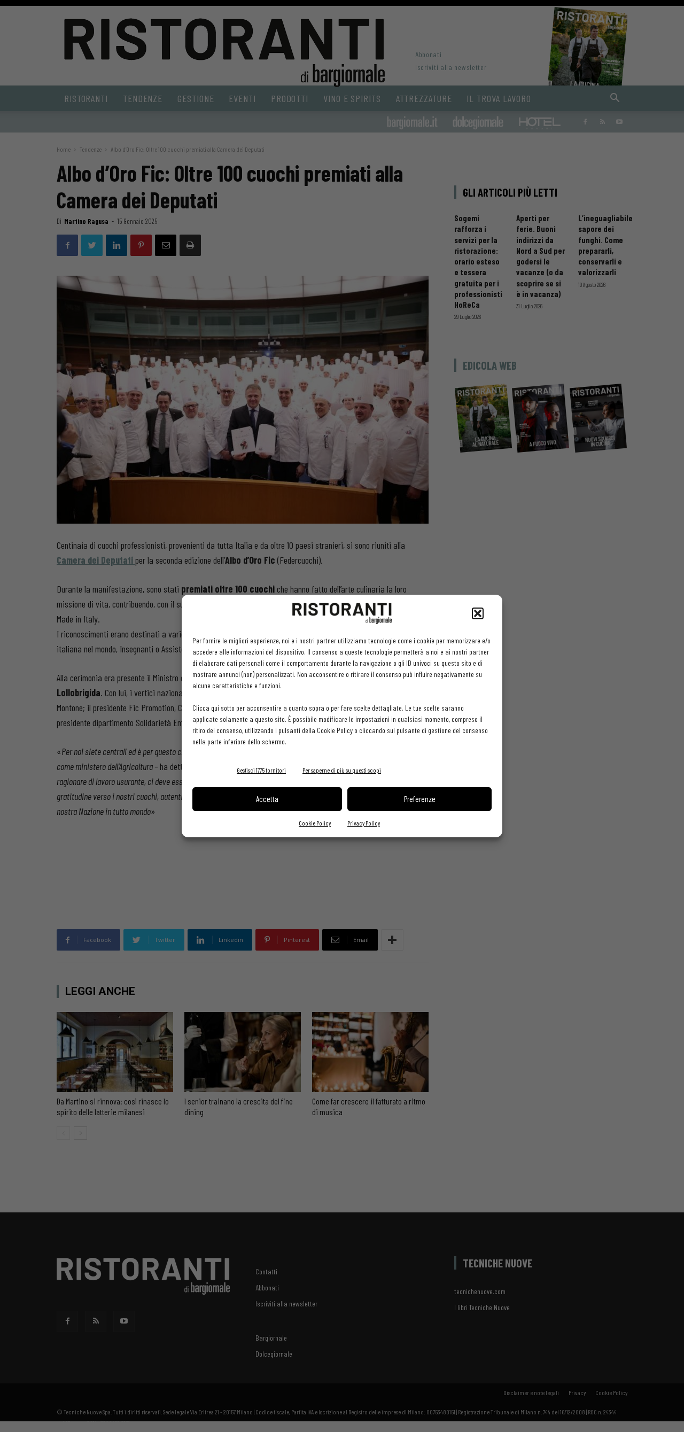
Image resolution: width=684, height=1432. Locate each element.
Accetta (267, 799)
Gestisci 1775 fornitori (261, 770)
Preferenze (420, 799)
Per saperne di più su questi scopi (341, 770)
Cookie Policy (315, 823)
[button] (477, 613)
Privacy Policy (363, 823)
